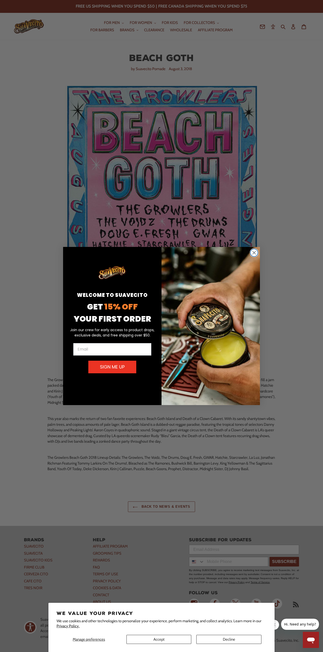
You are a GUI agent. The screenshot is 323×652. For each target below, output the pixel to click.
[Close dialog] (254, 253)
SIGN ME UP (112, 367)
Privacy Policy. (68, 626)
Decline (229, 639)
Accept (159, 639)
